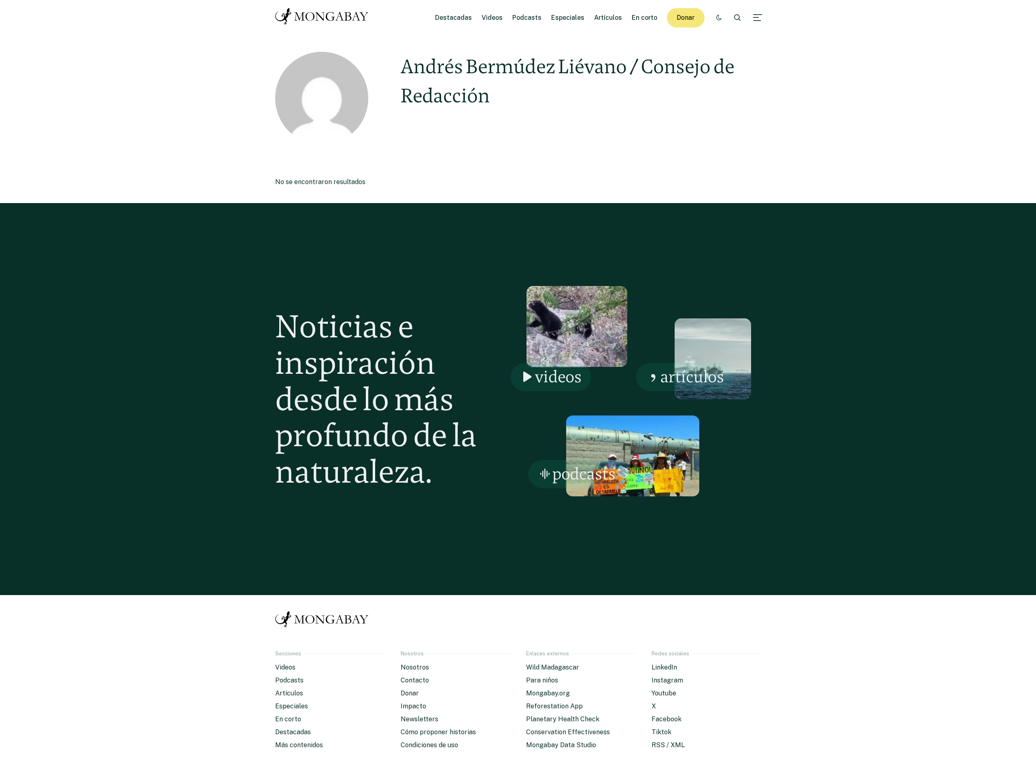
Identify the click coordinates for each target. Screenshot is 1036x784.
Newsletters (419, 719)
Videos (492, 17)
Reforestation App (554, 706)
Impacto (413, 706)
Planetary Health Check (562, 719)
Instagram (667, 680)
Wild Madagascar (552, 667)
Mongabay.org (548, 693)
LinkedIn (664, 667)
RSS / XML (668, 745)
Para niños (542, 680)
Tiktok (661, 732)
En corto (644, 17)
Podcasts (526, 17)
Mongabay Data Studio (561, 745)
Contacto (415, 680)
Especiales (567, 17)
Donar (686, 17)
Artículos (608, 17)
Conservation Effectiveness (568, 732)
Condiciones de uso (429, 745)
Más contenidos (299, 745)
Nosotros (415, 667)
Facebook (666, 719)
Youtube (664, 693)
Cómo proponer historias (438, 732)
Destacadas (453, 17)
